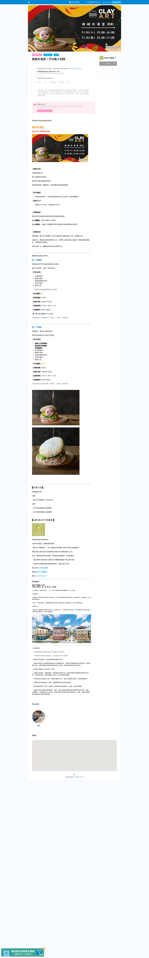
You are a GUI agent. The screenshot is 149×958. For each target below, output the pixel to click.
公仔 (45, 82)
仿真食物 (52, 82)
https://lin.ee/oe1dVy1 (44, 78)
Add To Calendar (76, 69)
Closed (108, 63)
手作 (68, 82)
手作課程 (61, 82)
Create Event (116, 2)
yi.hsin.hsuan (41, 576)
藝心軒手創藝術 (41, 572)
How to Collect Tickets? (44, 111)
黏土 (40, 82)
